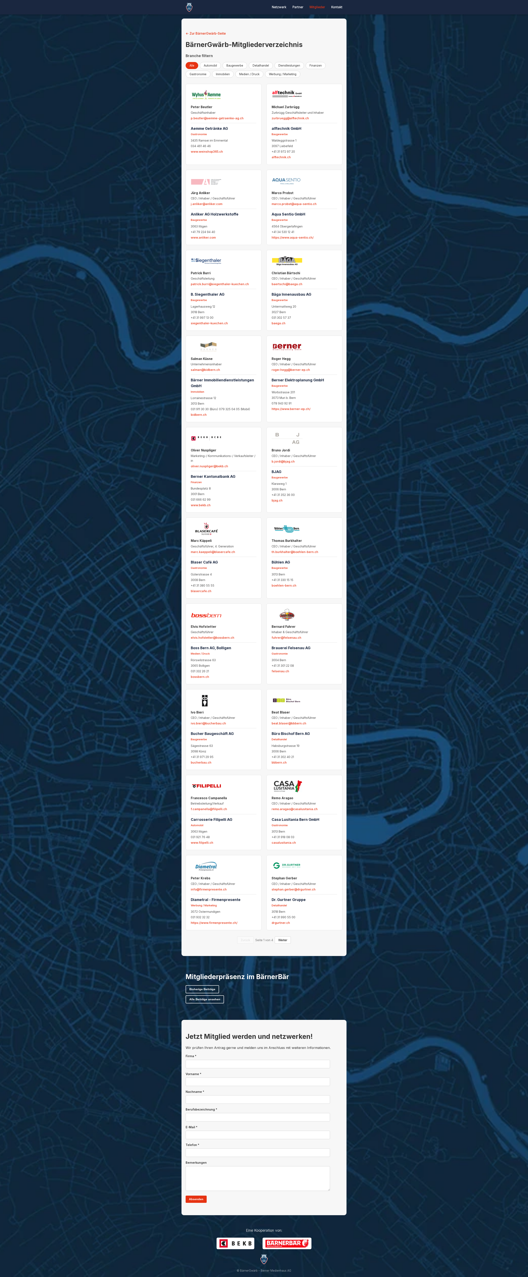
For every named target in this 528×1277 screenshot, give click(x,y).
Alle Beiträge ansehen (204, 999)
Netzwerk (279, 7)
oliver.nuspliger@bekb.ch (209, 466)
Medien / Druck (249, 74)
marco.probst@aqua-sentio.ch (294, 204)
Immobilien (223, 74)
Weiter (282, 940)
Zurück (245, 940)
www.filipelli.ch (202, 842)
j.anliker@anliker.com (206, 204)
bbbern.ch (279, 762)
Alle (192, 65)
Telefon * (192, 1145)
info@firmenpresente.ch (209, 889)
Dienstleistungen (289, 65)
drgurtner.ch (281, 922)
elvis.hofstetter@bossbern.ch (212, 637)
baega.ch (278, 323)
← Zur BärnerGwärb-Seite (206, 33)
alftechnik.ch (281, 157)
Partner (297, 7)
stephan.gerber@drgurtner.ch (294, 889)
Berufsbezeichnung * (201, 1109)
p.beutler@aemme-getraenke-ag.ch (217, 118)
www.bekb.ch (201, 505)
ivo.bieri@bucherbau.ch (208, 723)
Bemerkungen (196, 1162)
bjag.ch (277, 500)
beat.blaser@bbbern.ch (289, 723)
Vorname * (193, 1074)
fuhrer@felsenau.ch (286, 637)
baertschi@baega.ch (287, 284)
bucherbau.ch (201, 762)
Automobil (210, 65)
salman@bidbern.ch (205, 369)
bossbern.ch (200, 676)
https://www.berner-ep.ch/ (291, 409)
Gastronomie (198, 74)
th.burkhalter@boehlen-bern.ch (295, 552)
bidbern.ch (199, 414)
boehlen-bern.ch (284, 585)
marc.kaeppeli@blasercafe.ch (213, 552)
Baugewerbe (234, 65)
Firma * (191, 1056)
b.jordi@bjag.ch (283, 461)
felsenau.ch (280, 671)
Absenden (196, 1199)
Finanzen (316, 65)
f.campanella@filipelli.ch (209, 809)
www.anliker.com (203, 237)
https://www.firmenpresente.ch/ (214, 922)
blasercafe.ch (201, 591)
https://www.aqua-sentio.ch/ (293, 237)
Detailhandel (261, 65)
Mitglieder (317, 7)
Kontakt (336, 7)
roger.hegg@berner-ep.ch (291, 369)
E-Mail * (191, 1127)
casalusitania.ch (284, 842)
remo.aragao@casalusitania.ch (295, 809)
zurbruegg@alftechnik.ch (290, 118)
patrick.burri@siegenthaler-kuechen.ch (220, 284)
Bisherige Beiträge (202, 989)
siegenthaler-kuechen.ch (209, 323)
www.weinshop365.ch (207, 151)
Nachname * (195, 1091)
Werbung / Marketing (282, 74)
